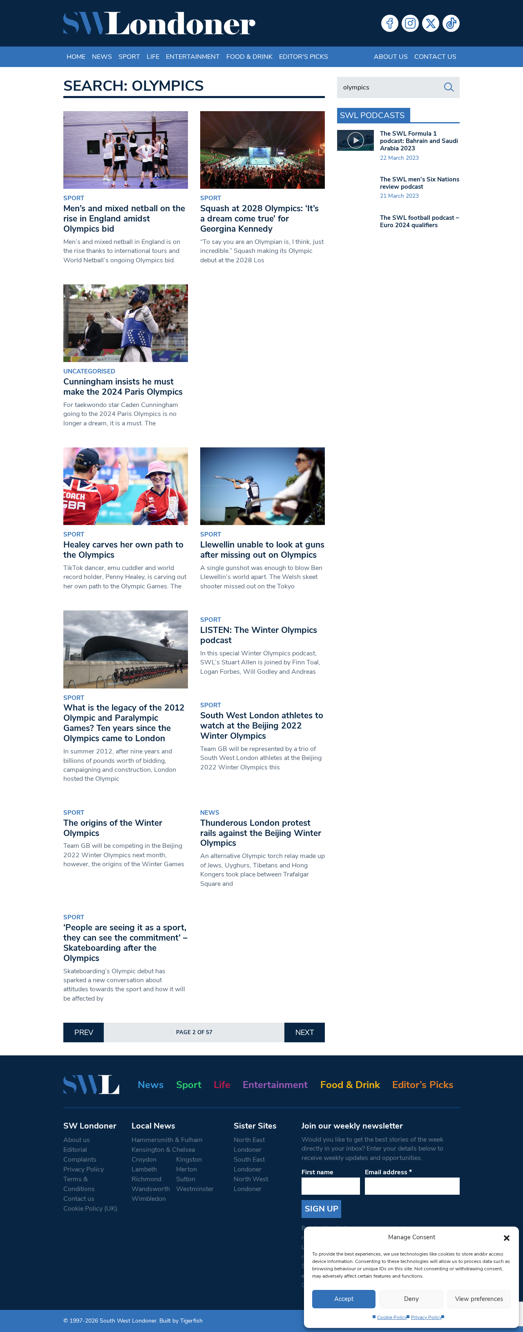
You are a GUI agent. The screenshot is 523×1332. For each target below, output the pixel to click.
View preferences (479, 1299)
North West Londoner (251, 1184)
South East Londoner (249, 1164)
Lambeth (144, 1169)
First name (317, 1172)
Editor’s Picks (423, 1085)
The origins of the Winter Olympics (112, 828)
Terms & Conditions (79, 1184)
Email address (388, 1172)
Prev (83, 1032)
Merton (186, 1169)
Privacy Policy (426, 1317)
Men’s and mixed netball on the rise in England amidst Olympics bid (124, 219)
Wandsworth (151, 1188)
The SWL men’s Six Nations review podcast (419, 183)
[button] (507, 1237)
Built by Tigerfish (181, 1321)
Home (76, 56)
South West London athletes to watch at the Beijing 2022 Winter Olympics (261, 726)
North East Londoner (249, 1144)
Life (153, 56)
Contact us (435, 56)
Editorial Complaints (79, 1154)
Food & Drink (249, 56)
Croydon (144, 1159)
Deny (411, 1299)
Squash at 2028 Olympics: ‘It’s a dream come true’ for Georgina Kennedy (259, 219)
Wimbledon (149, 1198)
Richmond (146, 1179)
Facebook (389, 23)
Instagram (410, 23)
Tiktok (451, 23)
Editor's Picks (303, 56)
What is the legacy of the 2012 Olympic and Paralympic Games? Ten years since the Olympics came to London (124, 723)
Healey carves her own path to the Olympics (123, 550)
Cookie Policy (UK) (90, 1208)
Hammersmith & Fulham (167, 1139)
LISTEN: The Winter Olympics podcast (258, 635)
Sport (129, 56)
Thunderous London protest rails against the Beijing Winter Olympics (260, 833)
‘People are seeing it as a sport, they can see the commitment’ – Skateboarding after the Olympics (125, 943)
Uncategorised (89, 371)
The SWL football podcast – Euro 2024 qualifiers (419, 221)
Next (304, 1032)
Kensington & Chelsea (163, 1149)
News (102, 56)
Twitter (430, 23)
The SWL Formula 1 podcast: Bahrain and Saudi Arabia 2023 (419, 141)
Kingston (189, 1159)
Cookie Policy (392, 1317)
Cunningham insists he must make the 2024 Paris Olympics (123, 387)
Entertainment (193, 56)
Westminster (195, 1188)
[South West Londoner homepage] (159, 23)
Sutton (185, 1179)
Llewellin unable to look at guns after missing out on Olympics (262, 550)
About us (391, 56)
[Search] (449, 87)
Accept (343, 1299)
